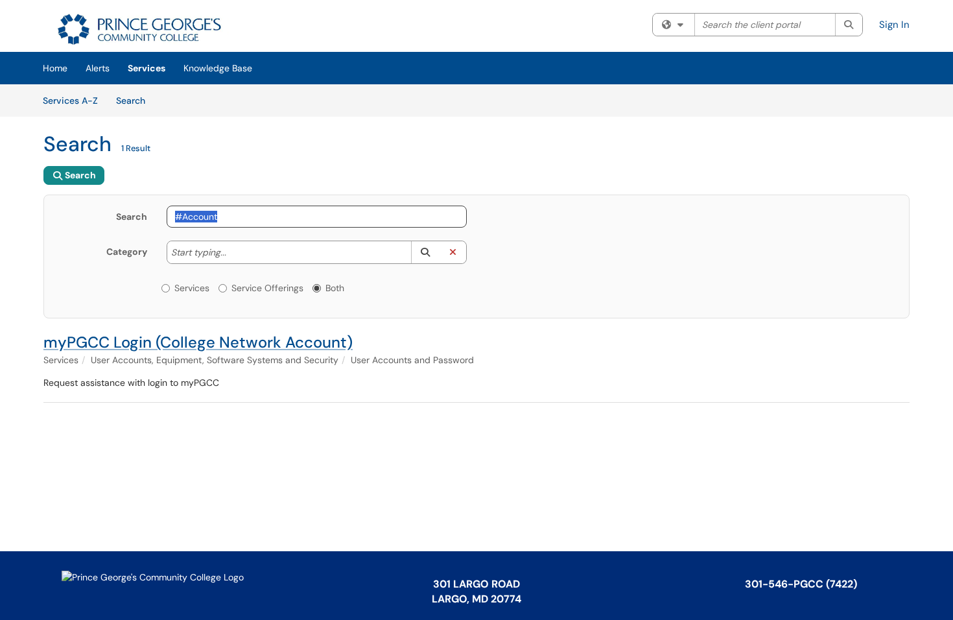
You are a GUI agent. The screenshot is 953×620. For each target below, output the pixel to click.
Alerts (98, 68)
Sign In (894, 24)
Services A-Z (70, 100)
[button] (425, 252)
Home (55, 68)
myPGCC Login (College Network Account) (198, 342)
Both (334, 288)
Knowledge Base (217, 68)
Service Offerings (267, 288)
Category (126, 251)
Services (146, 68)
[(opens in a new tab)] (137, 29)
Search (135, 100)
